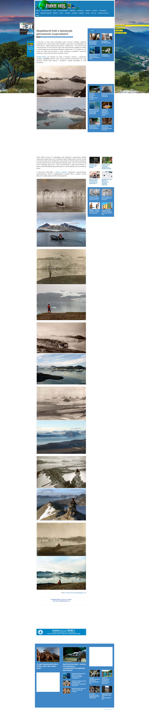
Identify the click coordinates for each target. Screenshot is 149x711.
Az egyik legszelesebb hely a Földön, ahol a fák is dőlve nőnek (47, 666)
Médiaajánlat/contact (108, 709)
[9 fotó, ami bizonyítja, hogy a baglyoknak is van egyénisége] (94, 689)
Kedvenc (38, 661)
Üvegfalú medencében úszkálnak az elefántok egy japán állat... (106, 680)
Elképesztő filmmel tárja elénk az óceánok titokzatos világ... (94, 56)
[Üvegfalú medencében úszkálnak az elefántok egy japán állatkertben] (107, 673)
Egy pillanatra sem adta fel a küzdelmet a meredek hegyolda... (107, 182)
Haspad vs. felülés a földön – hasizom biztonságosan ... (94, 212)
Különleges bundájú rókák (105, 55)
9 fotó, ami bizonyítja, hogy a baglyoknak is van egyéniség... (94, 695)
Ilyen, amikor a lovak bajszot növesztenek (93, 43)
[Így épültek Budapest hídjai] (107, 36)
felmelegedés (48, 36)
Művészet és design (45, 13)
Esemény (81, 13)
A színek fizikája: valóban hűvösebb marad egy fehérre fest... (107, 212)
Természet (73, 10)
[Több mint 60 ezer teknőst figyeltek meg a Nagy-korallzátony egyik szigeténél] (94, 105)
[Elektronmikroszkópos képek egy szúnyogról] (107, 89)
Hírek (37, 13)
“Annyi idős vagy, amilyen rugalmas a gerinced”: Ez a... (94, 198)
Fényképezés (102, 10)
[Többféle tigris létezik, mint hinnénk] (94, 160)
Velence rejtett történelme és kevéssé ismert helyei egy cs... (93, 181)
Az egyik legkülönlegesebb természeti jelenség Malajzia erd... (94, 680)
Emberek (88, 10)
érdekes (42, 36)
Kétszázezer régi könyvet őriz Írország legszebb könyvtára (107, 127)
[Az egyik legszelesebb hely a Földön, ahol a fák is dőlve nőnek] (48, 654)
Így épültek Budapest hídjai (106, 42)
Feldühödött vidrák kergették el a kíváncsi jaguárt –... (94, 127)
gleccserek (54, 36)
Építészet (95, 10)
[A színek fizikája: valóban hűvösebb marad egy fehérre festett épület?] (107, 205)
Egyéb (37, 15)
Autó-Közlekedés (63, 10)
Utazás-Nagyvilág (46, 10)
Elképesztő (80, 10)
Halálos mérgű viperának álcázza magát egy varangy (79, 690)
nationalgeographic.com (80, 592)
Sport (61, 13)
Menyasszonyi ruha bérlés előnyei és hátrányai (107, 198)
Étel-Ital (93, 13)
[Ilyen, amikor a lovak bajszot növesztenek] (94, 36)
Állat (54, 10)
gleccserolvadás (61, 36)
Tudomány (74, 13)
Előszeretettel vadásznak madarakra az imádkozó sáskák (106, 166)
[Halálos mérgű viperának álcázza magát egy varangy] (67, 691)
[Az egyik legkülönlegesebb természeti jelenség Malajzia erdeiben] (94, 673)
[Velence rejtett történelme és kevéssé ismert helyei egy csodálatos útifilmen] (94, 174)
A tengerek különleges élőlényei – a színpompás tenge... (105, 112)
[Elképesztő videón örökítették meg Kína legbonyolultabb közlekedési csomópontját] (107, 689)
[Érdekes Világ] (74, 4)
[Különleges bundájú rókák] (107, 50)
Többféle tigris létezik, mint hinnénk (93, 166)
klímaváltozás (69, 36)
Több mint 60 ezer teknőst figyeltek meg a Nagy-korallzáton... (94, 111)
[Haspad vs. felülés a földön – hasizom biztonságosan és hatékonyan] (94, 205)
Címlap (37, 10)
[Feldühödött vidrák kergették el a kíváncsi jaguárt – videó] (94, 121)
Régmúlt (55, 13)
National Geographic (61, 172)
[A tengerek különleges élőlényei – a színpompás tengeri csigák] (107, 105)
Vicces (87, 13)
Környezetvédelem (103, 13)
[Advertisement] (74, 21)
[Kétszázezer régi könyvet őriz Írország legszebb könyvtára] (107, 121)
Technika (67, 13)
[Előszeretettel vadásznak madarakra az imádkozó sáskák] (107, 160)
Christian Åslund (41, 57)
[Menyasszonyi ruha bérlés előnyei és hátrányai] (107, 192)
